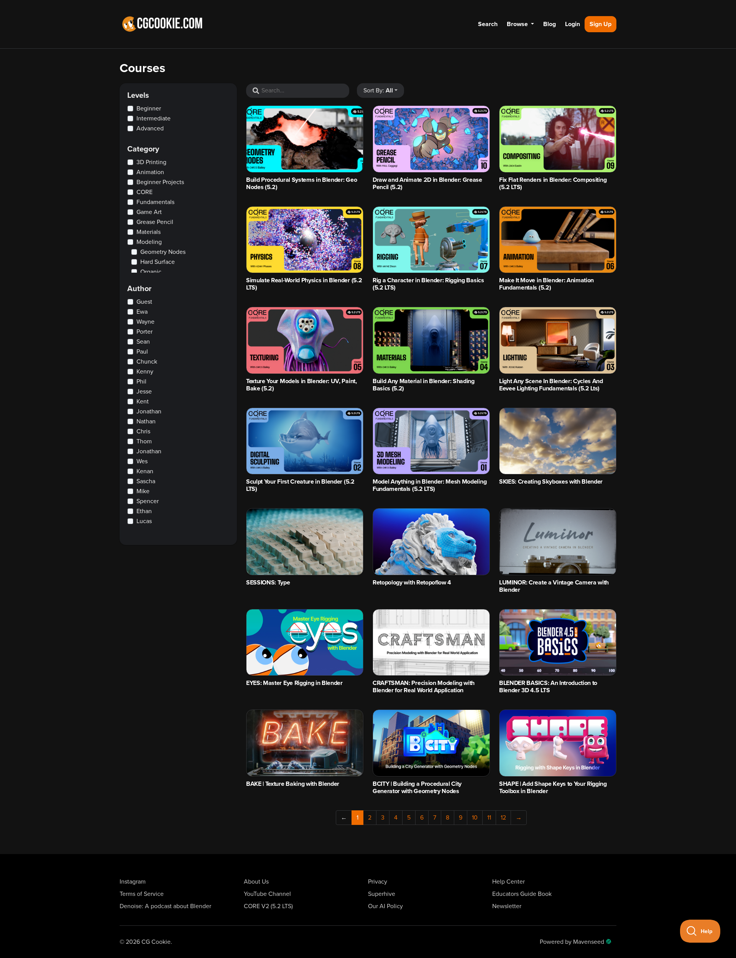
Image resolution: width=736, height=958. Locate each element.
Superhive (381, 894)
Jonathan (148, 411)
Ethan (144, 511)
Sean (143, 342)
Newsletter (506, 906)
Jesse (144, 391)
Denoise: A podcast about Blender (165, 906)
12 (503, 817)
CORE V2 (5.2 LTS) (268, 906)
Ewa (142, 312)
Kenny (144, 371)
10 (475, 817)
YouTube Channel (267, 894)
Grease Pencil (154, 222)
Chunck (146, 361)
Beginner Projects (160, 182)
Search (488, 24)
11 (489, 817)
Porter (144, 332)
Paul (142, 352)
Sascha (145, 481)
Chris (143, 431)
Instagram (133, 882)
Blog (549, 24)
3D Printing (151, 162)
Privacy (377, 882)
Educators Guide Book (522, 894)
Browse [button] (518, 24)
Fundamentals (155, 202)
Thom (144, 441)
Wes (142, 461)
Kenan (144, 471)
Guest (144, 302)
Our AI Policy (385, 906)
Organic (150, 272)
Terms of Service (142, 894)
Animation (150, 172)
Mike (143, 491)
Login (572, 24)
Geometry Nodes (163, 252)
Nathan (146, 421)
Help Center (508, 882)
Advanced (150, 128)
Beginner (148, 108)
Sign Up (600, 24)
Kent (142, 401)
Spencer (147, 501)
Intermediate (153, 118)
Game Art (149, 212)
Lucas (144, 521)
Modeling (149, 242)
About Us (256, 882)
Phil (141, 381)
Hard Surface (157, 262)
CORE (144, 192)
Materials (148, 232)
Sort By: (378, 90)
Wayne (145, 322)
